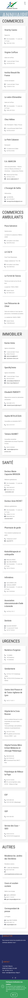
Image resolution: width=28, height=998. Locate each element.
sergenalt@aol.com (11, 924)
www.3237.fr (9, 541)
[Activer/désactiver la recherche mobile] (25, 4)
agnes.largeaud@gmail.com (13, 899)
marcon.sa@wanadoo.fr (13, 179)
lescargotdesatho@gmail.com (14, 201)
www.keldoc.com (9, 492)
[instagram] (15, 977)
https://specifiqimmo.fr (12, 383)
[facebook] (12, 977)
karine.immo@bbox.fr (12, 356)
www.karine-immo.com (12, 358)
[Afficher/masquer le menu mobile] (25, 2)
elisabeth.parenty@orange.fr (14, 405)
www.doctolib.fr (8, 518)
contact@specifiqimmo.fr (13, 381)
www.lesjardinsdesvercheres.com (13, 874)
